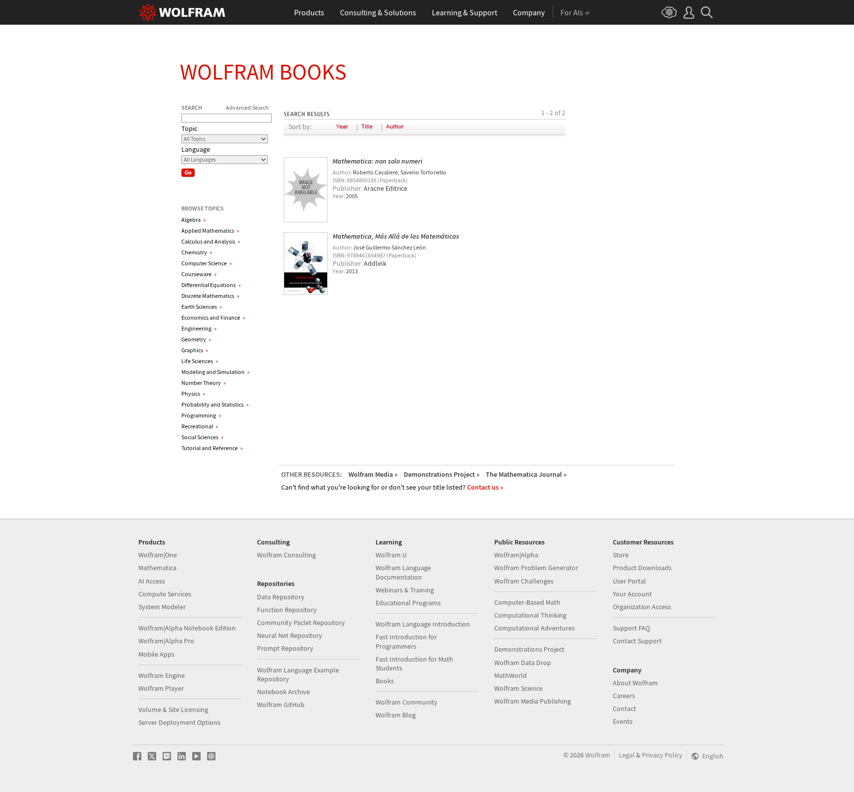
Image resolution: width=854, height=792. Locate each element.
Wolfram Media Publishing (532, 701)
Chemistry (196, 252)
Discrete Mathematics (210, 295)
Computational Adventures (534, 628)
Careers (624, 695)
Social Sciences (202, 437)
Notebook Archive (283, 691)
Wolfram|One (157, 554)
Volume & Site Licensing (173, 709)
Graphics (194, 350)
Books (385, 680)
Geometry (196, 339)
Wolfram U (391, 554)
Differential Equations (211, 285)
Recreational (199, 426)
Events (623, 721)
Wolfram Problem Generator (536, 567)
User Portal (629, 581)
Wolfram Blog (396, 714)
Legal (627, 754)
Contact (624, 708)
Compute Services (164, 593)
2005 (352, 196)
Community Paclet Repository (301, 622)
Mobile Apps (156, 654)
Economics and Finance (213, 317)
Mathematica (157, 567)
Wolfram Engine (161, 675)
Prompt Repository (285, 648)
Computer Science (206, 263)
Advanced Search (247, 107)
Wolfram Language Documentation (403, 572)
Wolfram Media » (372, 474)
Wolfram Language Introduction (423, 624)
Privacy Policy (662, 754)
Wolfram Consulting (286, 554)
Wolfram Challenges (524, 581)
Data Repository (280, 596)
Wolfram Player (161, 688)
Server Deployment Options (179, 722)
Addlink (375, 263)
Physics (193, 393)
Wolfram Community (406, 702)
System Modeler (162, 606)
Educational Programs (408, 602)
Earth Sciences (201, 306)
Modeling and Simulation (215, 371)
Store (621, 554)
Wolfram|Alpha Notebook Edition (187, 628)
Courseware (198, 274)
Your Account (632, 593)
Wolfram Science (518, 688)
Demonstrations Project (529, 649)
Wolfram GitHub (280, 704)
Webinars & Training (405, 589)
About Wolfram (635, 682)
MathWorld (510, 675)
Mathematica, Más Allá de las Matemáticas (396, 236)
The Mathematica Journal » (526, 474)
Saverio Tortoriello (423, 172)
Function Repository (287, 609)
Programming (201, 415)
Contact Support (637, 640)
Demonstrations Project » (441, 474)
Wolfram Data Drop (522, 662)
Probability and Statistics (215, 404)
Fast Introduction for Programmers (406, 641)
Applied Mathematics (210, 230)
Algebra (193, 219)
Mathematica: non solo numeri (378, 161)
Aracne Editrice (385, 188)
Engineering (198, 328)
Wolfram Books (263, 71)
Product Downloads (642, 567)
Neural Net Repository (289, 635)
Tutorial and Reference (212, 448)
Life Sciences (199, 361)
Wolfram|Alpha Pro (166, 640)
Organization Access (642, 606)
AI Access (151, 581)
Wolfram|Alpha (516, 554)
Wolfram (597, 754)
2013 (352, 271)
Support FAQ (631, 628)
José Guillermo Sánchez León (389, 247)
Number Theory (203, 382)
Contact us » (485, 487)
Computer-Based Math (527, 602)
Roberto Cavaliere (375, 172)
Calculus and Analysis (210, 241)
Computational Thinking (530, 615)
